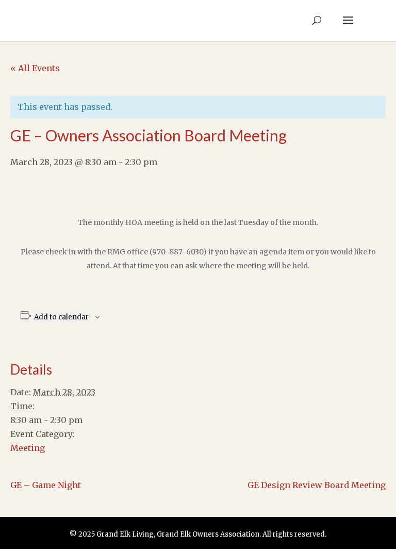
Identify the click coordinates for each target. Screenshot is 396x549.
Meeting (27, 448)
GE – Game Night (45, 485)
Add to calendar (61, 317)
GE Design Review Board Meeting (317, 485)
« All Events (35, 68)
